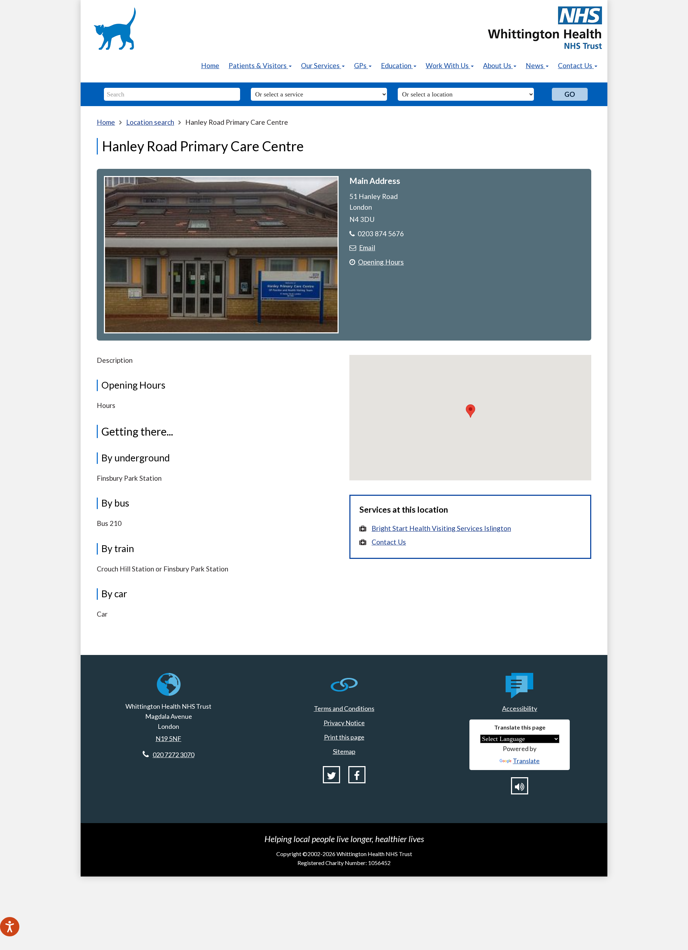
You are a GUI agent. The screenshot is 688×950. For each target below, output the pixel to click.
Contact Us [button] (576, 65)
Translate (526, 761)
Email (367, 247)
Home (210, 65)
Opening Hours (381, 262)
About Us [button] (498, 65)
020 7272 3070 (173, 755)
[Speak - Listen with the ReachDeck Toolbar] (9, 926)
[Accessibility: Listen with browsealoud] (519, 785)
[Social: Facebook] (357, 774)
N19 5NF (168, 738)
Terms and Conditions (344, 708)
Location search (150, 122)
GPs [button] (361, 65)
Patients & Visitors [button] (258, 65)
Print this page (344, 737)
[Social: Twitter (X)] (331, 774)
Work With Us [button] (448, 65)
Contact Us (389, 542)
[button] (470, 411)
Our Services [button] (321, 65)
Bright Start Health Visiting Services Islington (441, 528)
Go (569, 94)
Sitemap (344, 751)
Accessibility (519, 708)
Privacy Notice (344, 723)
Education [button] (397, 65)
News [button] (535, 65)
